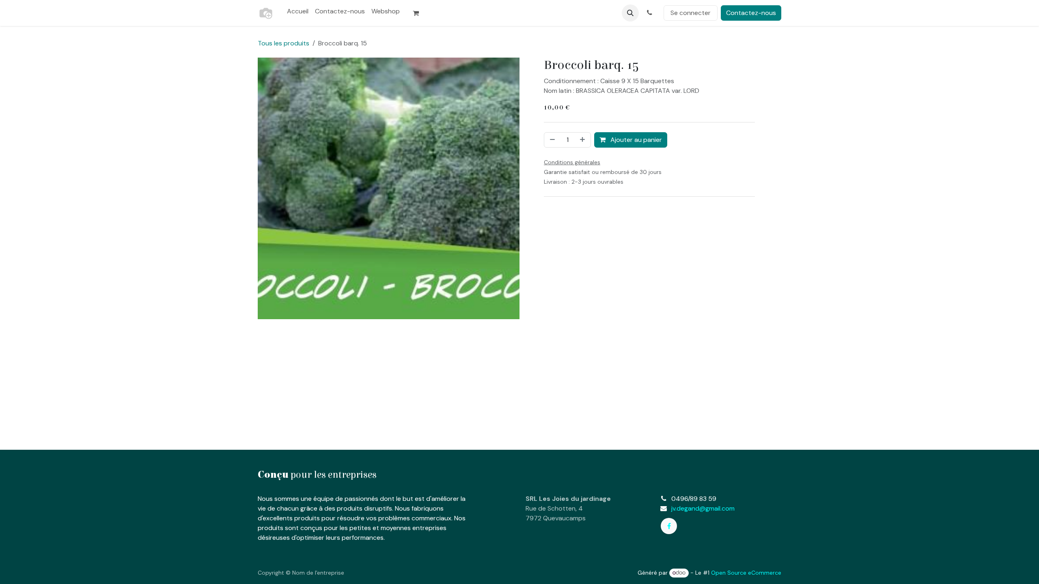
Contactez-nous (751, 13)
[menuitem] (298, 11)
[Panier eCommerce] (419, 13)
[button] (630, 12)
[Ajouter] (583, 140)
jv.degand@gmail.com (703, 508)
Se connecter (690, 13)
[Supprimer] (551, 140)
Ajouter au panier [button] (635, 139)
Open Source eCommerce (746, 572)
